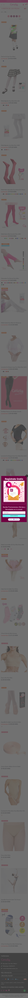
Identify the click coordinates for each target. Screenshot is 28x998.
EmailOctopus (16, 519)
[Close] (27, 476)
